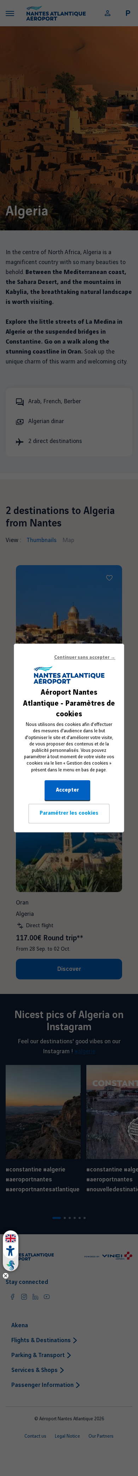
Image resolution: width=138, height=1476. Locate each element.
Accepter (67, 790)
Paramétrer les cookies (69, 813)
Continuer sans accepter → (84, 657)
